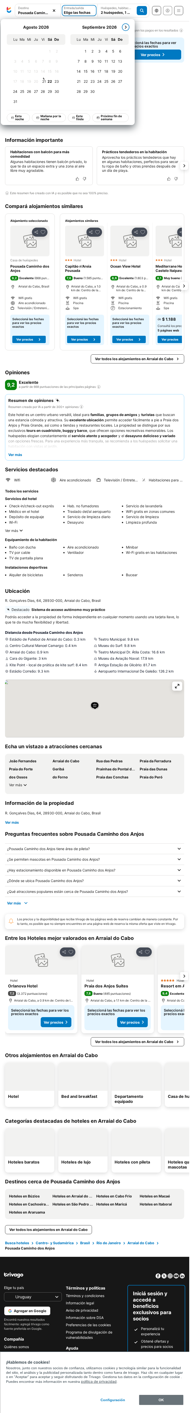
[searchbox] (38, 12)
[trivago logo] (9, 10)
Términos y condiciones (85, 1296)
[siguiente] (126, 27)
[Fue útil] (77, 179)
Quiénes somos (16, 1347)
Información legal (80, 1303)
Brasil (85, 1243)
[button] (38, 10)
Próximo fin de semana (111, 117)
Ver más (11, 530)
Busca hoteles (17, 1243)
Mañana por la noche (50, 117)
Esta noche (19, 117)
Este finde (80, 117)
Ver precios (150, 55)
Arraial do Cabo (140, 1243)
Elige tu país (14, 1287)
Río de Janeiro (108, 1243)
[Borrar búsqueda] (54, 10)
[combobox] (38, 10)
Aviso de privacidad (82, 1310)
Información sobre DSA (85, 1317)
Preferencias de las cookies (88, 1325)
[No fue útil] (84, 179)
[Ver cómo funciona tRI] (99, 387)
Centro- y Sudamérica (55, 1243)
